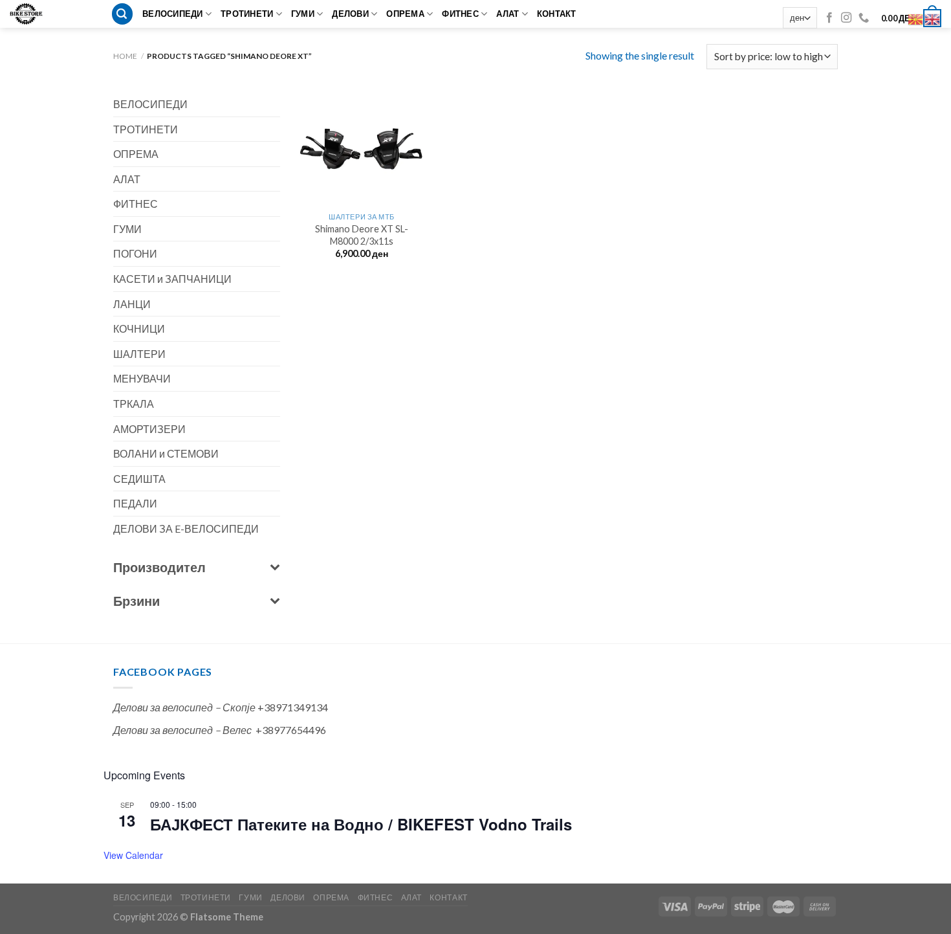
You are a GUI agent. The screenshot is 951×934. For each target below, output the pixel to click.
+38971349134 (292, 707)
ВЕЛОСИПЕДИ (172, 13)
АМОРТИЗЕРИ (149, 429)
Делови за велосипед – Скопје (184, 707)
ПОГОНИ (135, 253)
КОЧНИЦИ (139, 328)
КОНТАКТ (556, 13)
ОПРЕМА (405, 13)
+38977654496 (291, 730)
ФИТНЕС (460, 13)
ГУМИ (302, 13)
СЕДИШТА (139, 479)
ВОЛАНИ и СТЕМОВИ (166, 453)
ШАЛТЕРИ (139, 354)
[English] (932, 18)
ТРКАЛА (133, 403)
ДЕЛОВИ (350, 13)
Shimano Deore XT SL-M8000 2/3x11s (361, 235)
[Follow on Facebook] (829, 18)
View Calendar (133, 855)
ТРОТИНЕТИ (247, 13)
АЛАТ (507, 13)
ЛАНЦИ (132, 304)
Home (125, 56)
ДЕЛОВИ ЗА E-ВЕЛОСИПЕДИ (186, 528)
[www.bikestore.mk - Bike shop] (31, 14)
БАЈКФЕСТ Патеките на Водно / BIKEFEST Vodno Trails (361, 824)
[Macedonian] (916, 18)
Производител (159, 567)
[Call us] (863, 18)
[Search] (122, 14)
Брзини (136, 600)
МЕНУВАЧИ (142, 378)
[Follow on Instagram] (846, 18)
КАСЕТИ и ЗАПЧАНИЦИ (172, 278)
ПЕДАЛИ (135, 503)
